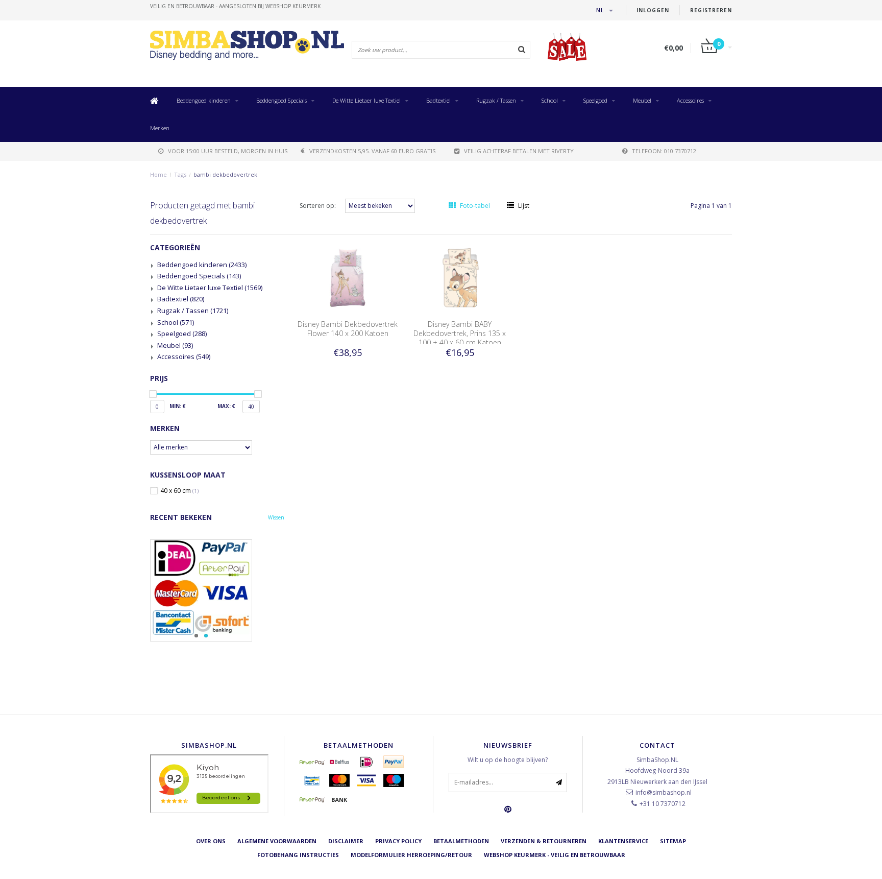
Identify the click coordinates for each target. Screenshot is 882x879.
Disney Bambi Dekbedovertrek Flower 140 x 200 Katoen (348, 328)
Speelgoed (595, 100)
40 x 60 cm (179, 490)
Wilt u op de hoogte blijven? (508, 759)
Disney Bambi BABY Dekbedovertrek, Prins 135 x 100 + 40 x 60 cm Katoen (459, 333)
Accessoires (690, 100)
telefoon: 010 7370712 (664, 151)
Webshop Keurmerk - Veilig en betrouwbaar (554, 855)
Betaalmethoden (461, 841)
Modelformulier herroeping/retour (411, 855)
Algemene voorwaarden (276, 841)
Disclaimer (345, 841)
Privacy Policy (398, 841)
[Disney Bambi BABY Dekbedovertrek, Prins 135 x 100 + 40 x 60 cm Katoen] (460, 277)
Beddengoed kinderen (204, 100)
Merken (159, 128)
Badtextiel (438, 100)
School (550, 100)
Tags (180, 174)
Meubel (642, 100)
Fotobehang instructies (298, 855)
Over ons (211, 841)
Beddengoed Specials (281, 100)
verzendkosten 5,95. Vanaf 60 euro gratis (372, 151)
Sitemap (673, 841)
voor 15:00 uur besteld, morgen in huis (227, 151)
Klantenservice (623, 841)
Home (158, 174)
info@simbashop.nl (663, 792)
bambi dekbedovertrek (225, 174)
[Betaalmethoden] (312, 762)
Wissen (276, 517)
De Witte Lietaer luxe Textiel (366, 100)
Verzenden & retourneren (543, 841)
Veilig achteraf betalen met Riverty (519, 151)
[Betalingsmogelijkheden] (217, 590)
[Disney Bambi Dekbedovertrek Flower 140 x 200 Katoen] (347, 277)
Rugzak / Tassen (496, 100)
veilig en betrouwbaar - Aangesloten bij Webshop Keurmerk (235, 6)
